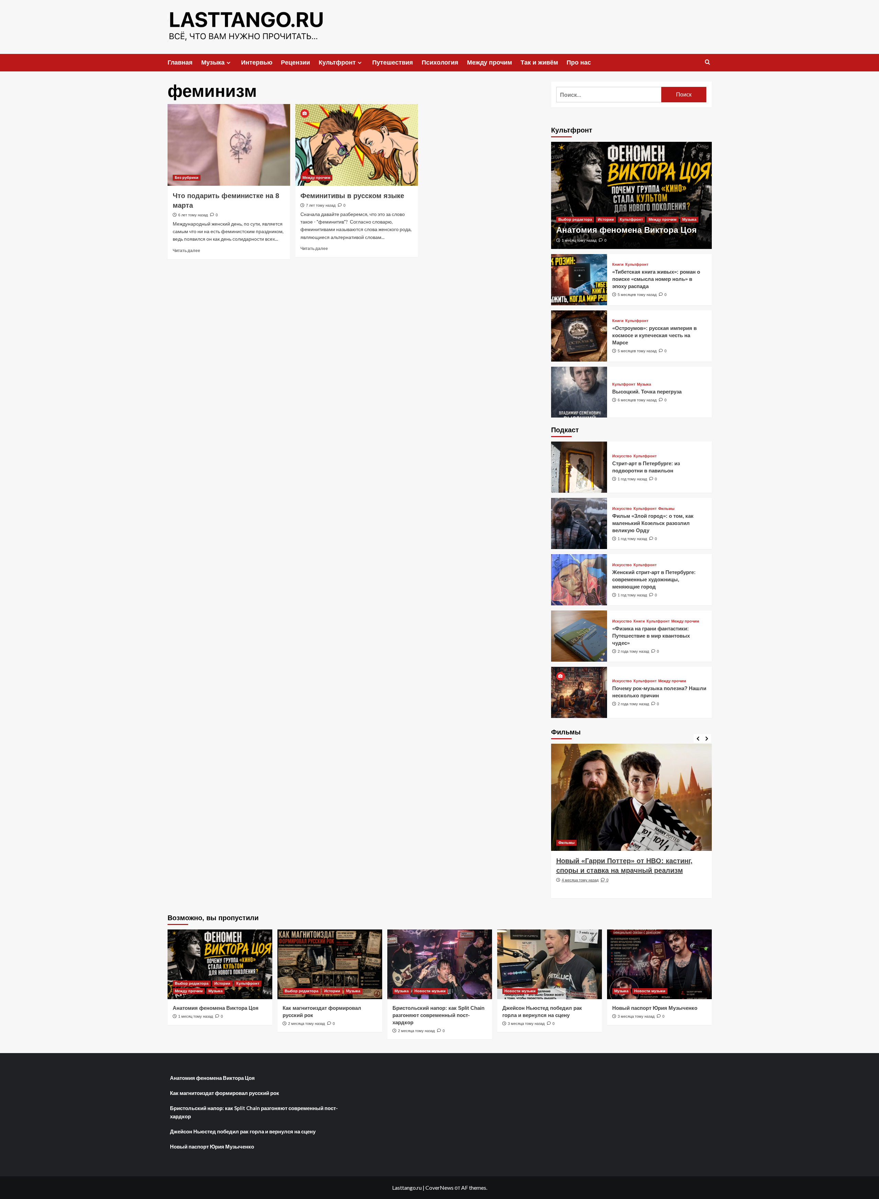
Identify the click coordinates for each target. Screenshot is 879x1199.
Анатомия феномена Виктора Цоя (626, 230)
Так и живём (539, 62)
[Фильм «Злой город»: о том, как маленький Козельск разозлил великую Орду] (579, 523)
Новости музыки (430, 991)
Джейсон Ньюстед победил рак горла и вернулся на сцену (243, 1131)
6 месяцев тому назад (637, 400)
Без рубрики (186, 177)
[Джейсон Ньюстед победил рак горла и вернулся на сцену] (549, 964)
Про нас (579, 62)
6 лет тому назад (193, 215)
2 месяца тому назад (306, 1023)
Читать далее (186, 250)
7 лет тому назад (320, 205)
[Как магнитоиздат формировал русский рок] (329, 964)
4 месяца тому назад (580, 880)
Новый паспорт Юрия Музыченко (654, 1008)
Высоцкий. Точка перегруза (647, 392)
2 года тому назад (633, 651)
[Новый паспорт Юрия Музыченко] (659, 964)
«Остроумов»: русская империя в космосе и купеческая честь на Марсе (654, 335)
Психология (440, 62)
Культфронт (337, 62)
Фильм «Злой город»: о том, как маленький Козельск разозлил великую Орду (653, 523)
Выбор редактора (575, 219)
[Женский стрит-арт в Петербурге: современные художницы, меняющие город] (579, 579)
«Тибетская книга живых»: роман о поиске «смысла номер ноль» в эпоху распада (656, 279)
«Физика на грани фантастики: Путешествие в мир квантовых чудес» (651, 636)
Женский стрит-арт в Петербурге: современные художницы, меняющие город (654, 579)
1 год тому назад (632, 479)
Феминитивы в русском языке (352, 195)
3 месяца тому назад (526, 1023)
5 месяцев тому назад (637, 295)
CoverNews (439, 1187)
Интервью (256, 62)
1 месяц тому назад (579, 240)
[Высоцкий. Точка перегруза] (579, 392)
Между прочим (489, 62)
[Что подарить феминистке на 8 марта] (229, 145)
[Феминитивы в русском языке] (356, 145)
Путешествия (392, 62)
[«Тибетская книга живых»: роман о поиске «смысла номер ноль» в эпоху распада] (579, 279)
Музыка (213, 62)
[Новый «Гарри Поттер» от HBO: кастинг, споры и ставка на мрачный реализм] (631, 797)
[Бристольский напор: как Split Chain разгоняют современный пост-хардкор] (439, 964)
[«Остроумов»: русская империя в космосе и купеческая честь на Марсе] (579, 336)
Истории (606, 219)
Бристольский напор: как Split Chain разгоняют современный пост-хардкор (438, 1015)
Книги (618, 264)
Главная (180, 62)
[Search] (707, 62)
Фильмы (666, 509)
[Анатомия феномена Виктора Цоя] (631, 195)
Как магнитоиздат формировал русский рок (224, 1093)
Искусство (622, 456)
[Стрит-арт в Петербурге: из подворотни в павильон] (579, 467)
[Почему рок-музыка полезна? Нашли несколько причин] (579, 692)
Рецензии (295, 62)
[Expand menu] (228, 63)
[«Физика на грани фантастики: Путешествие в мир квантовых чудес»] (579, 636)
